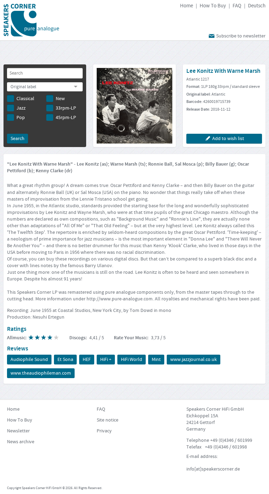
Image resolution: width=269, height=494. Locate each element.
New (60, 99)
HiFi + (105, 359)
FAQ (237, 5)
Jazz (21, 108)
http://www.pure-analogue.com (120, 299)
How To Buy (213, 5)
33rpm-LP (66, 108)
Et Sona (65, 359)
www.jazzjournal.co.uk (193, 359)
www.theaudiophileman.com (41, 373)
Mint (156, 359)
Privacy (104, 431)
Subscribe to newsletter (240, 36)
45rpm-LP (66, 117)
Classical (25, 99)
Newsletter (18, 431)
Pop (20, 117)
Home (186, 5)
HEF (87, 359)
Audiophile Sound (29, 359)
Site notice (107, 420)
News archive (20, 442)
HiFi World (131, 359)
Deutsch (256, 5)
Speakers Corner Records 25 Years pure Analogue (32, 20)
